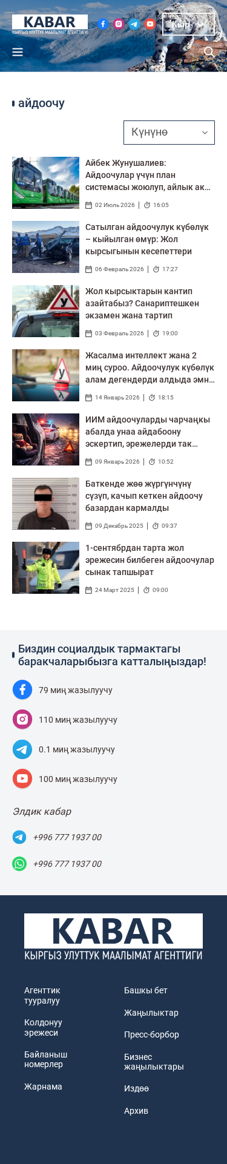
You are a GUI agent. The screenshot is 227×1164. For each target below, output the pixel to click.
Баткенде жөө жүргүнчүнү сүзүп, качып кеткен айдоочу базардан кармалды (144, 496)
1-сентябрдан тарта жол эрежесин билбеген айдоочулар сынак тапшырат (149, 560)
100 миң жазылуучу (78, 779)
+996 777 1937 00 (67, 837)
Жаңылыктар (151, 1013)
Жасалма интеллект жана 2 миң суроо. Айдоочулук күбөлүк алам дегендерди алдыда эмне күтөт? (149, 368)
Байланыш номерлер (45, 1059)
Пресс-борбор (151, 1034)
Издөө (136, 1088)
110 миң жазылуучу (78, 720)
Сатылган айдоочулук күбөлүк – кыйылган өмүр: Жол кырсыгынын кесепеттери (147, 239)
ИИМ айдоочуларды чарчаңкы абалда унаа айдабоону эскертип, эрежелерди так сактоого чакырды (147, 432)
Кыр (181, 24)
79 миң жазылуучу (76, 690)
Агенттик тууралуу (42, 995)
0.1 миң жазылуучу (77, 749)
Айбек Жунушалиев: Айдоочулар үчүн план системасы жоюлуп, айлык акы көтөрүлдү (148, 175)
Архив (136, 1111)
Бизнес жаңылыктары (154, 1061)
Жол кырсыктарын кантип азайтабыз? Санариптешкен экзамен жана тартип (142, 303)
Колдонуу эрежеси (43, 1027)
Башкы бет (146, 990)
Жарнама (43, 1086)
